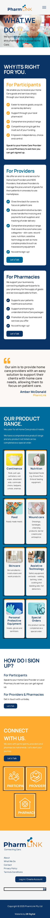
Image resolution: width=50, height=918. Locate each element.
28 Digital (30, 914)
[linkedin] (44, 889)
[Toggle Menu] (44, 7)
